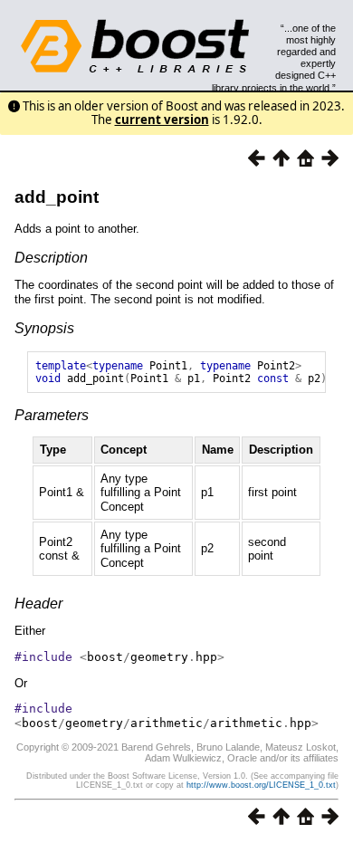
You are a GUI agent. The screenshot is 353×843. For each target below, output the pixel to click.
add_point (56, 196)
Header (38, 603)
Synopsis (44, 328)
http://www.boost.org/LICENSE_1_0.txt (261, 785)
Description (51, 257)
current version (162, 119)
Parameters (51, 415)
